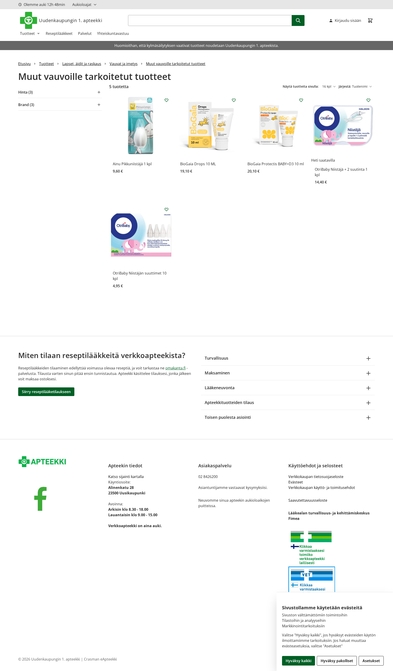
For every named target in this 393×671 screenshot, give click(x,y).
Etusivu (24, 63)
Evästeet (295, 482)
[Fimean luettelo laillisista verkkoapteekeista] (331, 586)
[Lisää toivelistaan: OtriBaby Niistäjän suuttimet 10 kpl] (166, 209)
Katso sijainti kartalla (126, 476)
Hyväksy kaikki (298, 660)
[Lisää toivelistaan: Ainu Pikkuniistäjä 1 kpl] (166, 100)
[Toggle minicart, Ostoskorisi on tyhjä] (370, 20)
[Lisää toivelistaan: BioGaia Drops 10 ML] (233, 100)
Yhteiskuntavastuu (113, 33)
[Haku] (298, 20)
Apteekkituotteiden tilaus (229, 402)
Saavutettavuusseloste (307, 500)
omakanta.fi (175, 368)
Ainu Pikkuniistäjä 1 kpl (132, 163)
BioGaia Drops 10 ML (198, 163)
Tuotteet (27, 33)
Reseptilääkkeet (59, 33)
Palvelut (85, 33)
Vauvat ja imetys (124, 63)
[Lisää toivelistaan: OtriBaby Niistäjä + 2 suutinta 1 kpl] (368, 100)
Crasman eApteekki (100, 659)
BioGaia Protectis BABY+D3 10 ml (275, 163)
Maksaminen (217, 373)
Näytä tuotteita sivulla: (301, 86)
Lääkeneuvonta (219, 387)
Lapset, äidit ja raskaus (81, 63)
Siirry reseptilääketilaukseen (46, 391)
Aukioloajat (81, 4)
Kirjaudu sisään (348, 20)
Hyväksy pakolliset (337, 660)
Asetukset (371, 660)
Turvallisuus (216, 358)
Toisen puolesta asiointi (228, 417)
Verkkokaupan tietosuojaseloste (315, 476)
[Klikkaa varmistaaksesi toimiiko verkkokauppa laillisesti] (331, 548)
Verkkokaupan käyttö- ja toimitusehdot (321, 487)
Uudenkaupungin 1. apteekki (70, 20)
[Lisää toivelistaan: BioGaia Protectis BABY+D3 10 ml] (301, 100)
